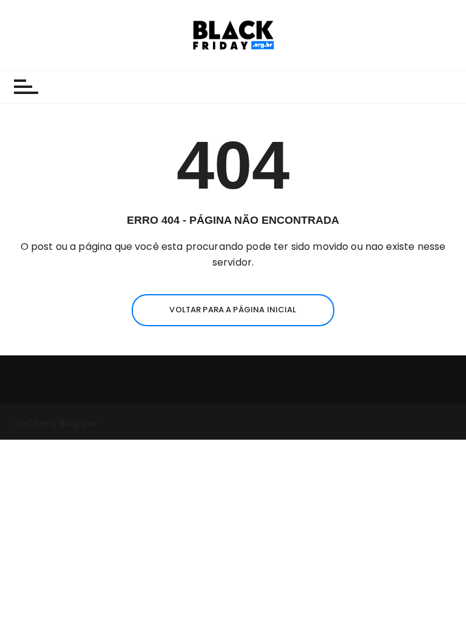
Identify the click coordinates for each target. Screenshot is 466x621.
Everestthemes (135, 423)
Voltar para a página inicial (232, 309)
